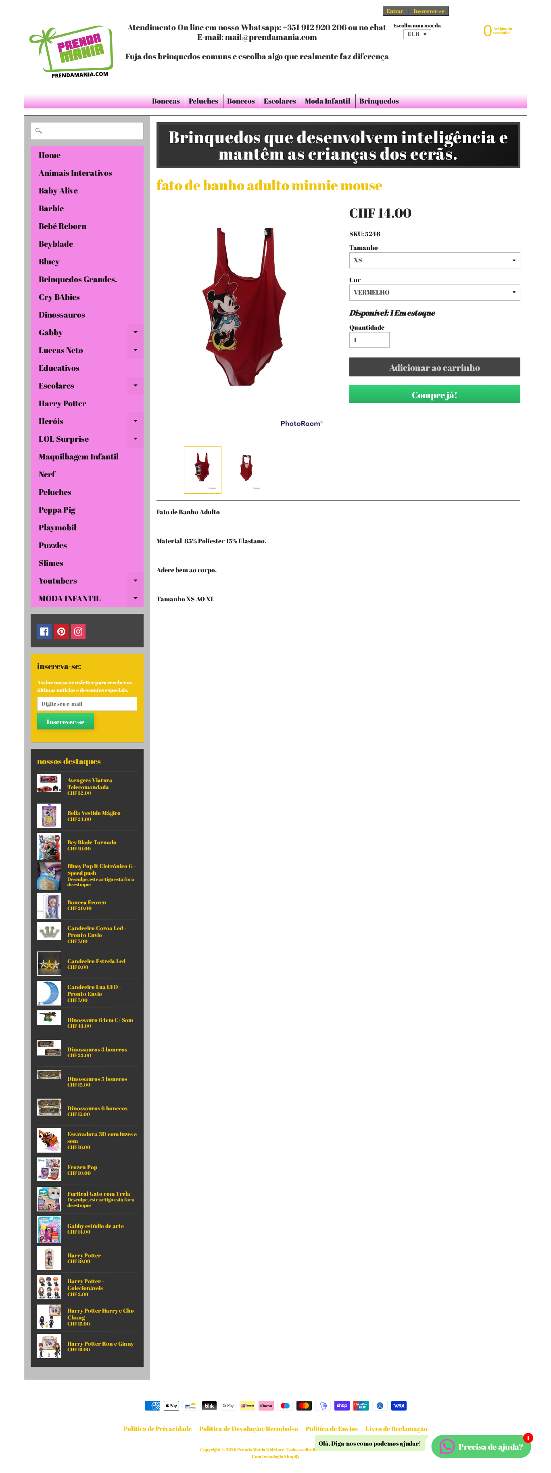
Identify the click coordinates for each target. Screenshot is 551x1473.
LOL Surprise (91, 440)
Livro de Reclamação (396, 1428)
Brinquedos (379, 101)
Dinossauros (62, 314)
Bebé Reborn (62, 225)
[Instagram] (78, 631)
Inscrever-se (429, 11)
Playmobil (57, 527)
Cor (355, 279)
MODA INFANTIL (91, 600)
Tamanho (363, 247)
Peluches (203, 101)
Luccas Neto (91, 352)
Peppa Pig (57, 509)
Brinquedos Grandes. (78, 279)
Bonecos (241, 101)
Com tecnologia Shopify (276, 1456)
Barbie (51, 208)
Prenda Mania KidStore (260, 1449)
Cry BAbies (59, 296)
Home (50, 155)
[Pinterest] (61, 631)
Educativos (59, 367)
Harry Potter (62, 403)
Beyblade (56, 243)
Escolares (280, 101)
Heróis (91, 423)
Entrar (395, 11)
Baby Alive (58, 190)
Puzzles (53, 545)
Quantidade (366, 327)
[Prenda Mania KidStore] (72, 46)
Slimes (51, 562)
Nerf (47, 474)
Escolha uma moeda (417, 26)
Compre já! (434, 395)
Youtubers (91, 582)
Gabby (91, 334)
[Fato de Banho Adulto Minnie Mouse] (202, 470)
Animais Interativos (75, 172)
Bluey (49, 261)
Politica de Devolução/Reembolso (248, 1428)
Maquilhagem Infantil (79, 456)
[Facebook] (44, 631)
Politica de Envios (332, 1428)
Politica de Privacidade (157, 1428)
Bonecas (166, 101)
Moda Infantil (328, 101)
